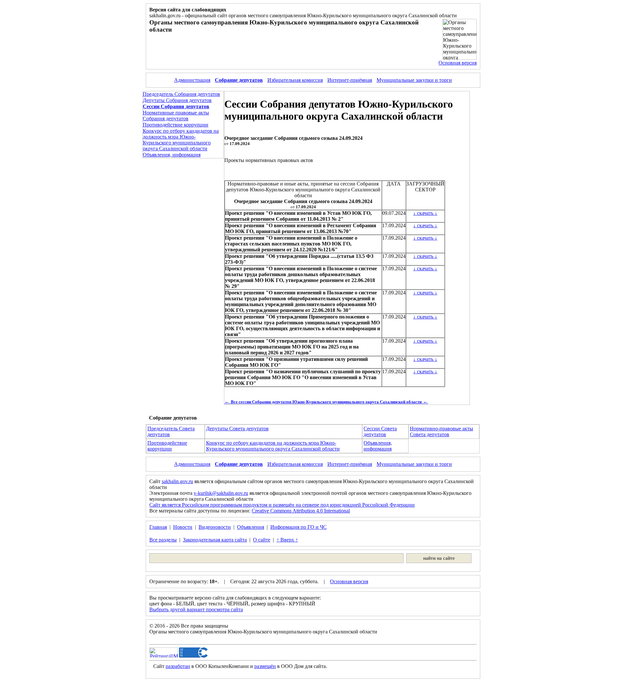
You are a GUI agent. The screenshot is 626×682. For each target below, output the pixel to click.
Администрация (192, 80)
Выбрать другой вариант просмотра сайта (196, 609)
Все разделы (163, 539)
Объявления (250, 527)
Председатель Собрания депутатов (181, 94)
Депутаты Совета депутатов (237, 428)
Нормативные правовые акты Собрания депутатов (176, 115)
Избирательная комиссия (295, 80)
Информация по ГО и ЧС (298, 527)
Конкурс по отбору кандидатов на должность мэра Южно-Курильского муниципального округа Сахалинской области (181, 139)
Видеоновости (215, 527)
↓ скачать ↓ (425, 213)
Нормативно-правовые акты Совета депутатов (441, 431)
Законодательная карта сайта (215, 539)
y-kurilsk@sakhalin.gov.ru (221, 493)
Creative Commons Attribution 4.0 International (301, 510)
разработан (178, 666)
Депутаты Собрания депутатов (177, 100)
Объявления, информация (172, 154)
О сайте (261, 539)
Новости (182, 527)
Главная (158, 527)
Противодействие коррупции (175, 124)
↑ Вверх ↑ (287, 539)
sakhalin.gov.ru (177, 481)
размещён (265, 666)
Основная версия (458, 63)
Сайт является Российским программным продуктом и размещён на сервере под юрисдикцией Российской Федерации (282, 505)
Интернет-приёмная (349, 80)
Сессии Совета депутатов (380, 431)
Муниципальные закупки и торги (414, 80)
